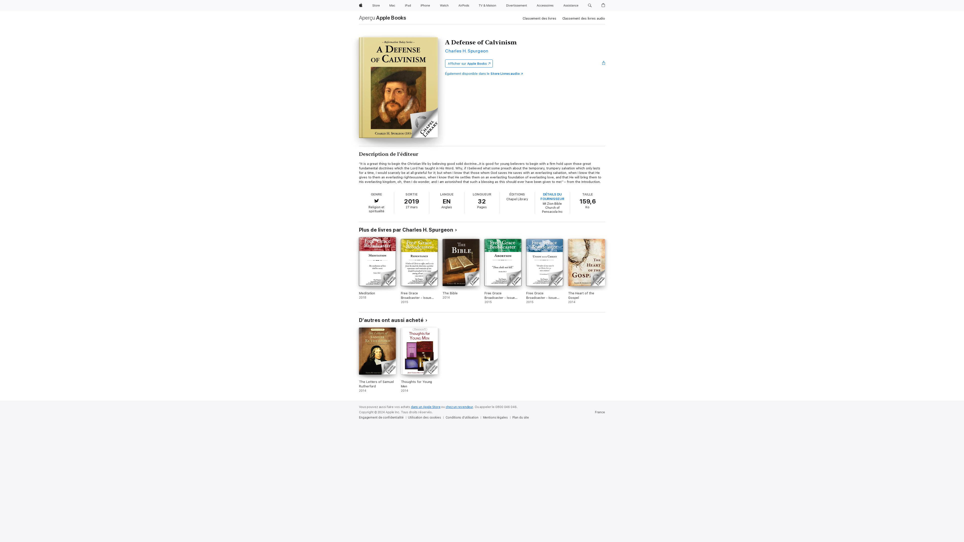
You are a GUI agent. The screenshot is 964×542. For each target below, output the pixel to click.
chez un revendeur (459, 407)
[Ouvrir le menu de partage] (603, 63)
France (600, 412)
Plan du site (520, 417)
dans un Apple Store (426, 407)
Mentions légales (495, 417)
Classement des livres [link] (539, 18)
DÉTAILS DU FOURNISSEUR (552, 196)
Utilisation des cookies (424, 417)
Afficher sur (467, 63)
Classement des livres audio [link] (583, 18)
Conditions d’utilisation (462, 417)
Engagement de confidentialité (381, 417)
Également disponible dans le (482, 74)
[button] (590, 5)
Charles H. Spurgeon (466, 50)
